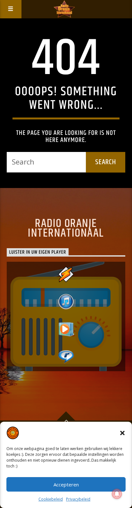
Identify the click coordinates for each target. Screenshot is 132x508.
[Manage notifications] (117, 494)
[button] (122, 433)
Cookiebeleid (50, 499)
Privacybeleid (78, 499)
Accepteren (66, 484)
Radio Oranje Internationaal (66, 228)
